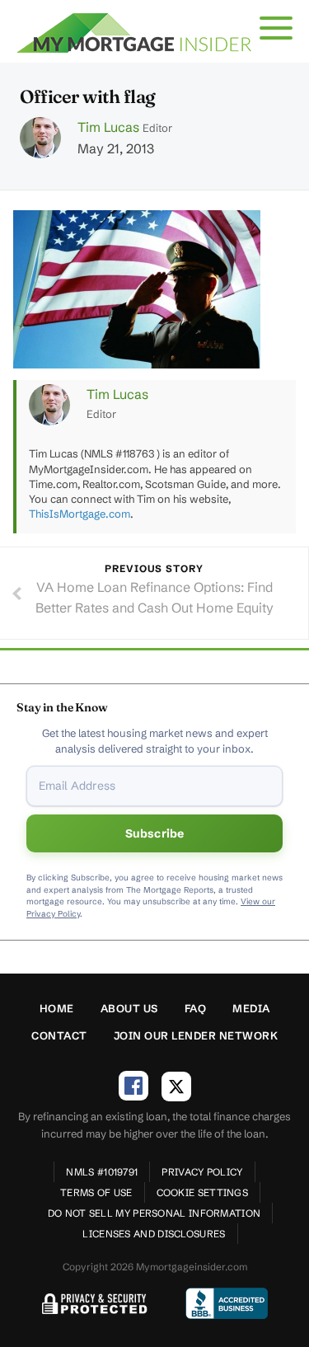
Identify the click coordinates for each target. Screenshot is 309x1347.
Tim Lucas (108, 127)
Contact (59, 1035)
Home (57, 1008)
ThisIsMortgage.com (79, 513)
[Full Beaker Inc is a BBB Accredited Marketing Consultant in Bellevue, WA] (226, 1303)
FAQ (196, 1008)
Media (251, 1008)
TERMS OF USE (96, 1192)
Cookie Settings (203, 1192)
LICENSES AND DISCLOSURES (153, 1233)
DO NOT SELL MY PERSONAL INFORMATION (154, 1213)
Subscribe (155, 833)
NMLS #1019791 (102, 1172)
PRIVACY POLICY (202, 1172)
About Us (129, 1008)
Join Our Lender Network (196, 1035)
